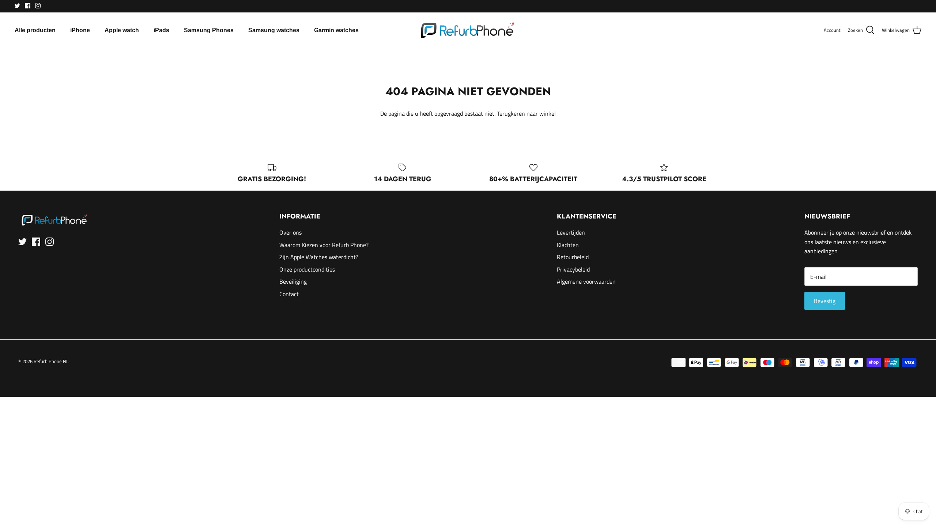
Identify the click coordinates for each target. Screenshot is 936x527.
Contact (289, 293)
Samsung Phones (209, 30)
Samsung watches (273, 30)
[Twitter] (17, 5)
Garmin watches (336, 30)
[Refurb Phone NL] (468, 30)
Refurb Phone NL (51, 361)
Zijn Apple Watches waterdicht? (318, 257)
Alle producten (35, 30)
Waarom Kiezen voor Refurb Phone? (324, 244)
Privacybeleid (573, 269)
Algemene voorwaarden (586, 281)
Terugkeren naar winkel (526, 113)
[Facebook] (27, 5)
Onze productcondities (307, 269)
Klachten (568, 244)
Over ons (290, 232)
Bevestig (824, 300)
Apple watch (122, 30)
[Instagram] (38, 5)
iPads (161, 30)
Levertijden (571, 232)
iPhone (80, 30)
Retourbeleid (573, 257)
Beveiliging (293, 281)
